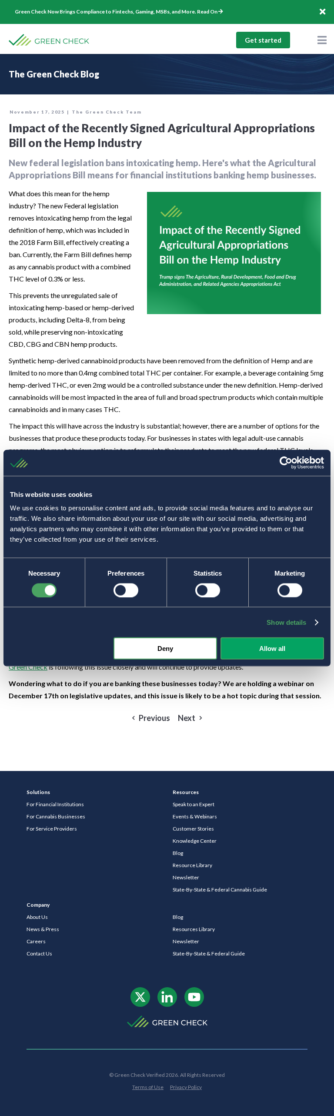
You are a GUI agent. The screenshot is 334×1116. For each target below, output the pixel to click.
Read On (207, 11)
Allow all (272, 648)
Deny (165, 648)
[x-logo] (140, 990)
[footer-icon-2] (167, 990)
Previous (154, 718)
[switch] (126, 590)
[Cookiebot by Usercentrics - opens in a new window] (286, 462)
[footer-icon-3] (194, 990)
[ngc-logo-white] (167, 1019)
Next (186, 718)
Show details (286, 622)
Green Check (28, 667)
